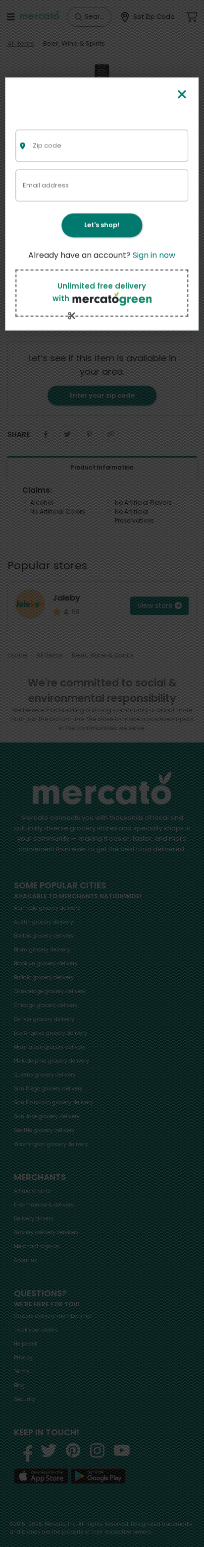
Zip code (47, 145)
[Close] (181, 95)
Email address (46, 185)
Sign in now (154, 255)
